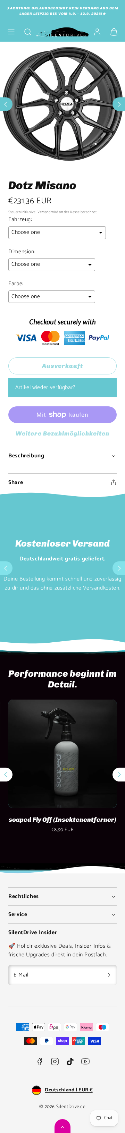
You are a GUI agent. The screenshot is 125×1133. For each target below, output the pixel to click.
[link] (97, 32)
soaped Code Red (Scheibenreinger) (63, 823)
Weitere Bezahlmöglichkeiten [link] (63, 433)
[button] (11, 32)
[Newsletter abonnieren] (109, 975)
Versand (44, 212)
